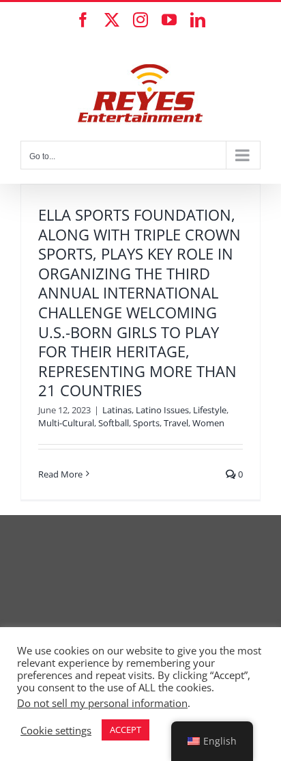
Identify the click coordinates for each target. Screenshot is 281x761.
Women (208, 423)
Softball (113, 423)
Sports (146, 423)
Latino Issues (162, 410)
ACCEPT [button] (125, 729)
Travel (176, 423)
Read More (60, 474)
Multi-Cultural (66, 423)
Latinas (117, 410)
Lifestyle (209, 410)
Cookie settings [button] (55, 730)
